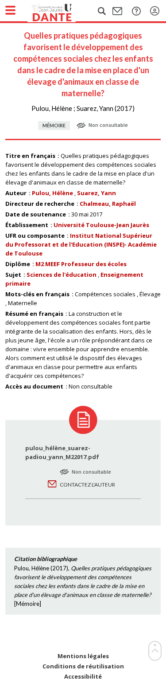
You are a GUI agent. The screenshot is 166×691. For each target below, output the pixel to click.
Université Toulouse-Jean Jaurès (101, 225)
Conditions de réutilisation (83, 666)
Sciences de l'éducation (62, 275)
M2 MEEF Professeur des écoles (81, 264)
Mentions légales (83, 656)
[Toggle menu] (10, 10)
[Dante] (60, 11)
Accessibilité (83, 676)
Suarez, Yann (96, 193)
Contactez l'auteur (87, 484)
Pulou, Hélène (52, 193)
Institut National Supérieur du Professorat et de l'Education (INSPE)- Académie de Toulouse (81, 244)
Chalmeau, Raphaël (108, 204)
